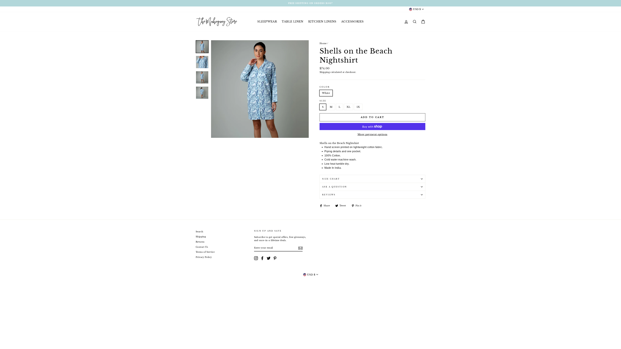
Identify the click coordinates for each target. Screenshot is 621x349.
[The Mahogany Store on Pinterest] (275, 258)
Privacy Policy (204, 257)
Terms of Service (205, 252)
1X (358, 106)
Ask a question (334, 187)
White (326, 93)
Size (323, 101)
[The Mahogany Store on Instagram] (256, 258)
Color (325, 87)
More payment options (372, 134)
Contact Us (202, 247)
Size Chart (331, 179)
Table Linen (292, 21)
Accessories (352, 21)
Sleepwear (267, 21)
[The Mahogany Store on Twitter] (269, 258)
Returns (200, 242)
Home (323, 43)
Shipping (325, 72)
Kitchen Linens (322, 21)
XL (348, 106)
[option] (310, 3)
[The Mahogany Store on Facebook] (262, 258)
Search (199, 231)
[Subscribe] (300, 248)
